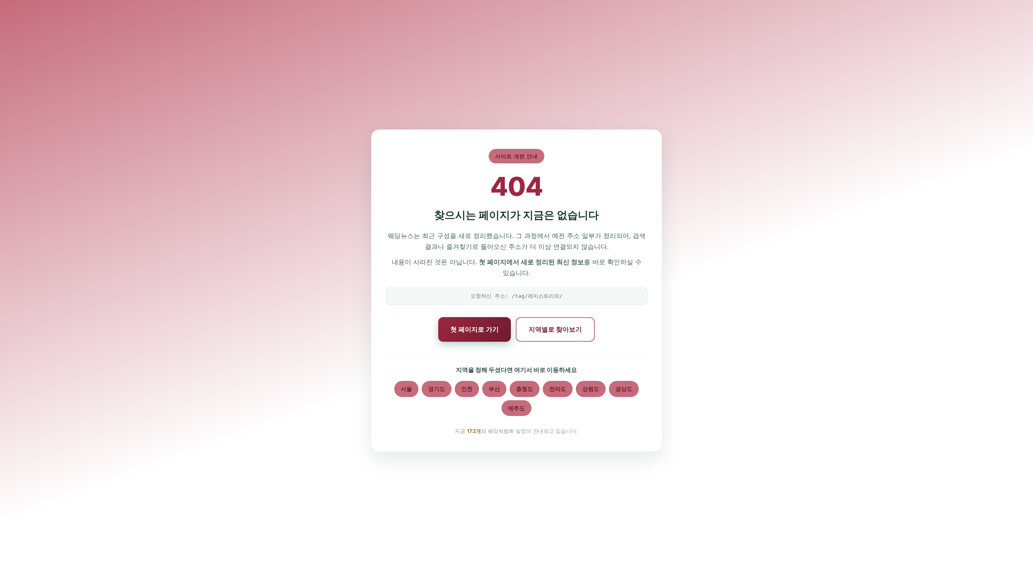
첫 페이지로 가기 (474, 329)
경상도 (623, 388)
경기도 (436, 388)
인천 (467, 388)
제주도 (516, 408)
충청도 (524, 388)
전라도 (557, 388)
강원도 (590, 388)
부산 (494, 388)
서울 (406, 388)
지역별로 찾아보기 (555, 329)
